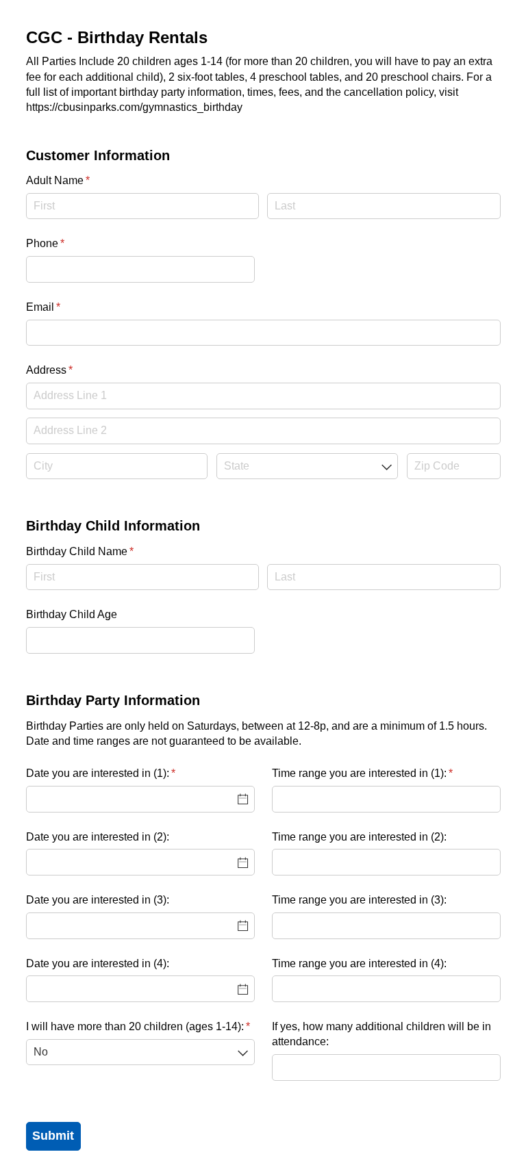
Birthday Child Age (71, 614)
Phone (65, 243)
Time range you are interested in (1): (383, 773)
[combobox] (307, 466)
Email (63, 307)
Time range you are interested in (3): (359, 900)
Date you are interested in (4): (97, 963)
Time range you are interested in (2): (359, 837)
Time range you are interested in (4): (359, 963)
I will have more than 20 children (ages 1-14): (140, 1026)
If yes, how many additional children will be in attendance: (381, 1034)
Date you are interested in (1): (121, 773)
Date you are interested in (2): (97, 837)
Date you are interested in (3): (97, 900)
